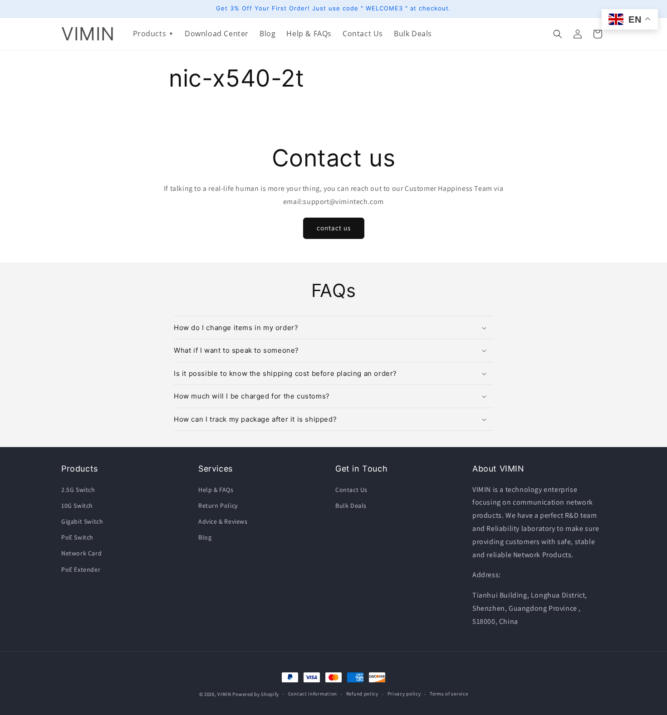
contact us (334, 228)
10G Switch (77, 505)
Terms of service (449, 694)
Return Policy (218, 505)
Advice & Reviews (223, 521)
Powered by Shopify (255, 694)
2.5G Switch (78, 490)
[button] (558, 34)
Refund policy (362, 694)
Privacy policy (404, 694)
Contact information (312, 694)
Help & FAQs (216, 490)
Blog (204, 537)
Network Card (81, 553)
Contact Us (351, 490)
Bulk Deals (351, 505)
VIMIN (224, 694)
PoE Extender (80, 569)
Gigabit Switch (82, 521)
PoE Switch (77, 537)
